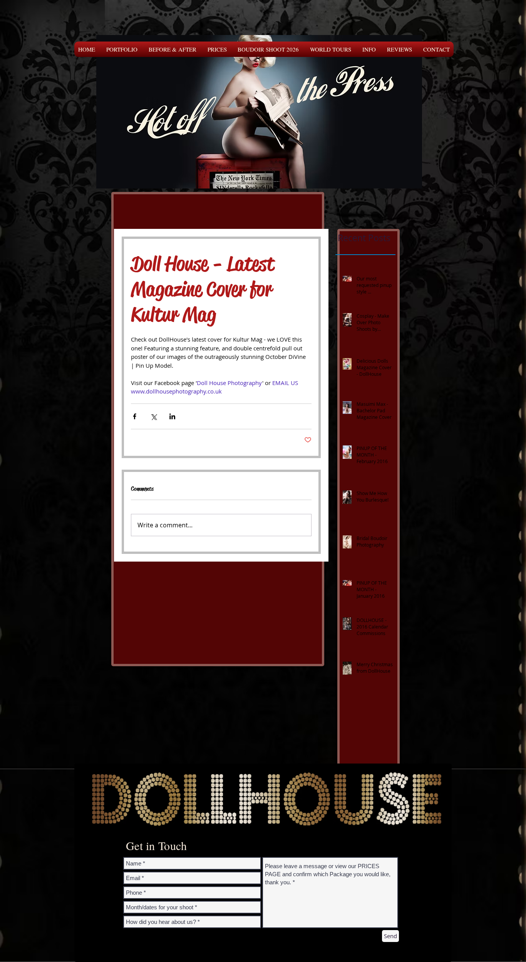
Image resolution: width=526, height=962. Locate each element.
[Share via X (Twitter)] (153, 416)
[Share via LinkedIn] (172, 416)
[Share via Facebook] (134, 416)
